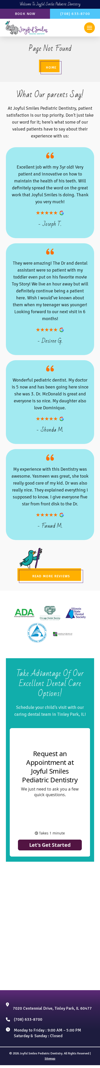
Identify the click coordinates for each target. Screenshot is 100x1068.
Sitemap (50, 1059)
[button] (89, 27)
